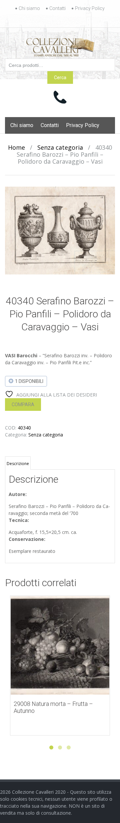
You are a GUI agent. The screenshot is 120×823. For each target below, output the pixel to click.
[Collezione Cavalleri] (60, 46)
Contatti (57, 8)
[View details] (60, 645)
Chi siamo (29, 8)
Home (16, 147)
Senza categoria (60, 147)
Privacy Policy (90, 8)
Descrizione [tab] (18, 463)
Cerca (60, 77)
